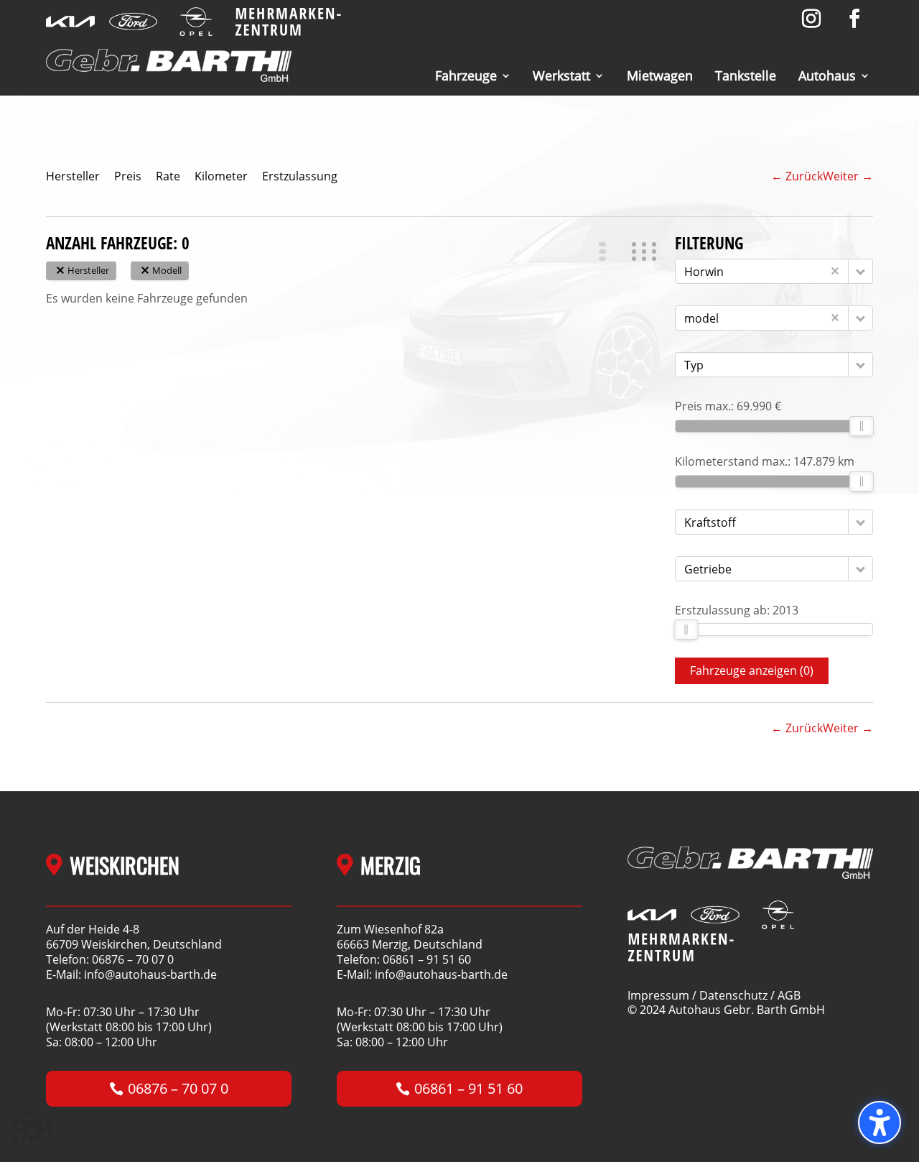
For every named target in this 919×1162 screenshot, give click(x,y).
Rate (168, 176)
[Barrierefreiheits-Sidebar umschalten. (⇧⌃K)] (879, 1122)
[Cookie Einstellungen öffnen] (31, 1143)
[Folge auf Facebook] (854, 18)
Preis (127, 176)
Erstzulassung (299, 176)
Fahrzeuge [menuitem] (466, 76)
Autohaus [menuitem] (827, 76)
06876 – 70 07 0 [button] (178, 1088)
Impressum (658, 995)
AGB (789, 995)
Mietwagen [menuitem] (660, 76)
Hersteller (73, 176)
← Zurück (797, 176)
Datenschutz (733, 995)
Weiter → (848, 176)
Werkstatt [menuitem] (561, 76)
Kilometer (221, 176)
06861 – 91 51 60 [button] (468, 1088)
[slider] (861, 426)
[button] (606, 251)
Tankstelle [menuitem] (745, 76)
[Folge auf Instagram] (811, 18)
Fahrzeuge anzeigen (751, 670)
